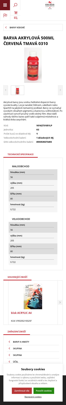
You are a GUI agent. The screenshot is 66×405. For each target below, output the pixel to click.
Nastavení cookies (33, 396)
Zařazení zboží (17, 331)
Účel (15, 361)
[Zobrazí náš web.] (15, 17)
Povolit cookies (44, 390)
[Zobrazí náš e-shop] (15, 12)
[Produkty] (50, 5)
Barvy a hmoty (21, 341)
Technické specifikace (21, 154)
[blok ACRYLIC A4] (33, 296)
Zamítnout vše (21, 390)
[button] (60, 303)
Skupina (17, 348)
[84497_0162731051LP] (33, 65)
